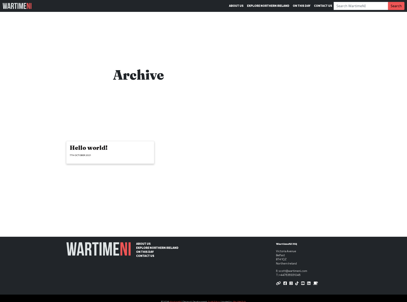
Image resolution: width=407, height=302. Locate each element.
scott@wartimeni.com (293, 271)
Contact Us (323, 5)
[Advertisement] (203, 205)
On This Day (302, 5)
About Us (236, 5)
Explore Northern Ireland (268, 5)
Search (396, 6)
